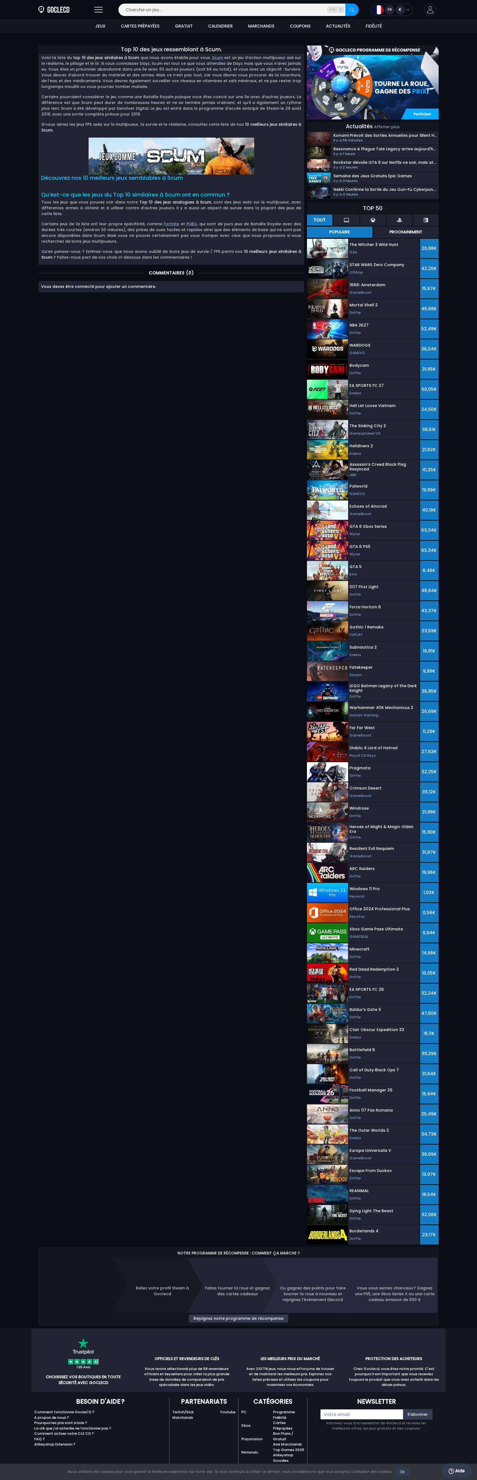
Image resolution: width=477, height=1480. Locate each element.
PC (244, 1412)
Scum (217, 57)
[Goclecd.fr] (53, 10)
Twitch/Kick (183, 1412)
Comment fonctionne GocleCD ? (64, 1412)
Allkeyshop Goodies (283, 1457)
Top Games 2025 (288, 1449)
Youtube (227, 1412)
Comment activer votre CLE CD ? (64, 1433)
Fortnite (171, 224)
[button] (430, 10)
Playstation (252, 1439)
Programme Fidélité (284, 1414)
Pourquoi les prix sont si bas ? (60, 1422)
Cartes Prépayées (282, 1425)
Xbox (245, 1425)
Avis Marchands (287, 1444)
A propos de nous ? (51, 1417)
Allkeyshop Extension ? (54, 1444)
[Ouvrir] (99, 10)
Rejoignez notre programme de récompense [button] (238, 1318)
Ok (402, 1472)
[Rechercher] (352, 10)
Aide (459, 1471)
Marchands (182, 1417)
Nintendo (249, 1452)
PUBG (191, 224)
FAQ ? (39, 1439)
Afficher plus (387, 127)
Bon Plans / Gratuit (283, 1436)
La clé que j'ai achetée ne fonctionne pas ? (72, 1428)
